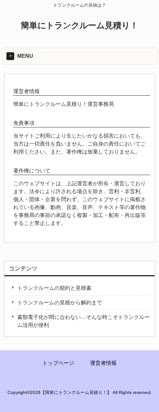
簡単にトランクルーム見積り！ (79, 25)
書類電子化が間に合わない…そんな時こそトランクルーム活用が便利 (83, 321)
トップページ (58, 363)
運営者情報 (103, 363)
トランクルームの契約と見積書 (54, 288)
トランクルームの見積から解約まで (59, 303)
